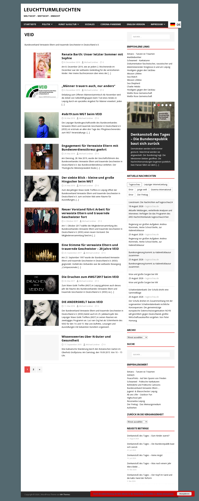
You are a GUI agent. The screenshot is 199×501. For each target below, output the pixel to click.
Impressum (157, 24)
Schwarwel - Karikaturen (138, 60)
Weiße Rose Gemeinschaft (139, 93)
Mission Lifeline (134, 73)
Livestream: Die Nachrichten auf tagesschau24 (151, 202)
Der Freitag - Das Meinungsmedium (144, 404)
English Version (136, 24)
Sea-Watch (132, 76)
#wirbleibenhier (134, 57)
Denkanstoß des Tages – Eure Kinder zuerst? (148, 435)
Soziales (90, 24)
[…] (109, 73)
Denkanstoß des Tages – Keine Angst (145, 455)
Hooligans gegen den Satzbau (141, 70)
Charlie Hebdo (133, 86)
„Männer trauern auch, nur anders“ (88, 86)
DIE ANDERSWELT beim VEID (82, 302)
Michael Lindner (91, 62)
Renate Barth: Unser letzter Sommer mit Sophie (92, 56)
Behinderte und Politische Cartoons (143, 384)
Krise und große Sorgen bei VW (143, 274)
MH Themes (65, 494)
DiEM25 (130, 375)
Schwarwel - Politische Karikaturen (143, 381)
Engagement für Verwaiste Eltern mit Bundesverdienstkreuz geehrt (90, 147)
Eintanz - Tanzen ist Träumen (141, 53)
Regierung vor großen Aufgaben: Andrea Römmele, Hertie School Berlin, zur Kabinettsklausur (148, 227)
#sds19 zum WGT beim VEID (82, 114)
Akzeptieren (184, 493)
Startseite (30, 24)
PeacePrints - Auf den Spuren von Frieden (146, 378)
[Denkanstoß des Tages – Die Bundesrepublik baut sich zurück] (151, 115)
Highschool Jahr (134, 397)
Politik (46, 24)
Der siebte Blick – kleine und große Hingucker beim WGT (88, 179)
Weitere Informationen (165, 494)
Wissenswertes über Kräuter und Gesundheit (86, 338)
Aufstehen (132, 407)
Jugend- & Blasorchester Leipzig (142, 391)
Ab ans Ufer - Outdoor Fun (139, 394)
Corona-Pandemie (111, 24)
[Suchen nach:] (150, 36)
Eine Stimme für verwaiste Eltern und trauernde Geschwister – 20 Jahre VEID (90, 247)
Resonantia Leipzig (136, 401)
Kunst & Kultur (67, 24)
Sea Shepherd (133, 83)
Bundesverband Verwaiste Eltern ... (143, 388)
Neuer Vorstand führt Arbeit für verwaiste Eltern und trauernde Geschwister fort (86, 213)
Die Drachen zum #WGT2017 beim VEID (90, 277)
